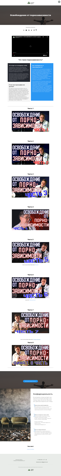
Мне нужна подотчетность (30, 381)
